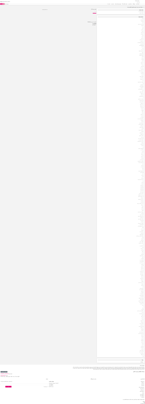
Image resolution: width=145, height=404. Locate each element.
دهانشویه (142, 110)
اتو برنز (143, 151)
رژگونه (143, 52)
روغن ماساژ (142, 114)
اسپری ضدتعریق (142, 100)
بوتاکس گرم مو (142, 261)
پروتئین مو (142, 264)
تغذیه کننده (142, 268)
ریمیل (143, 28)
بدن (143, 97)
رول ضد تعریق (142, 104)
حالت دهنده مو (142, 271)
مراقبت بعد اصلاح (141, 135)
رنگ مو (143, 312)
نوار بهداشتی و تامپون (141, 148)
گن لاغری (142, 145)
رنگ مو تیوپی (142, 320)
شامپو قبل (142, 340)
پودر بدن (143, 155)
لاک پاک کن (142, 73)
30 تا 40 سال (142, 189)
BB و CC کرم (142, 172)
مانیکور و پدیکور (142, 76)
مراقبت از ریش (142, 350)
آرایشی (143, 18)
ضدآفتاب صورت (142, 241)
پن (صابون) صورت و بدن (141, 118)
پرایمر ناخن (142, 69)
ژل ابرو (143, 31)
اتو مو (143, 247)
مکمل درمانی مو (142, 351)
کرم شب (142, 183)
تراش (143, 90)
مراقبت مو (142, 330)
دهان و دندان (142, 107)
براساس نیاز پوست (141, 193)
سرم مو (143, 337)
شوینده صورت (142, 220)
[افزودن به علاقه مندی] (91, 20)
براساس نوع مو (142, 288)
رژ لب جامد (142, 62)
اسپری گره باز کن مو (141, 333)
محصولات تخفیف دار (141, 11)
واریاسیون (142, 329)
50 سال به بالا (142, 192)
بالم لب (143, 176)
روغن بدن (142, 158)
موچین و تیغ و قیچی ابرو (141, 42)
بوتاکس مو (142, 258)
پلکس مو (142, 265)
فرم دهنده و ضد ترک (141, 162)
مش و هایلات (142, 327)
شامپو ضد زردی (142, 323)
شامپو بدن (142, 121)
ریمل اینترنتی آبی (141, 231)
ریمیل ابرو (142, 29)
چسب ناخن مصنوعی (141, 70)
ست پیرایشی (142, 134)
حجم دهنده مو (142, 272)
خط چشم (142, 25)
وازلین (143, 168)
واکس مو (142, 309)
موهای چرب (142, 292)
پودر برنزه (142, 49)
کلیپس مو (142, 254)
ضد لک (143, 206)
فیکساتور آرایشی (141, 53)
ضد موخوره (142, 279)
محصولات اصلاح (142, 127)
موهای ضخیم (142, 296)
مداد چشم (142, 38)
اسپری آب (142, 175)
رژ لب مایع (142, 63)
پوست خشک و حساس (141, 196)
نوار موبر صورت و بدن (141, 138)
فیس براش (142, 94)
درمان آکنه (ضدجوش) (141, 199)
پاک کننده (142, 21)
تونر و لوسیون (142, 217)
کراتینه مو (142, 285)
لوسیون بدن (142, 166)
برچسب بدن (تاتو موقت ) (140, 141)
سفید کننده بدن (142, 159)
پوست (143, 169)
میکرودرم (142, 230)
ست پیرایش (142, 93)
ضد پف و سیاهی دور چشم (140, 203)
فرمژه (143, 35)
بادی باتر (143, 152)
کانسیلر (143, 56)
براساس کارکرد (142, 255)
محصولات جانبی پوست (141, 223)
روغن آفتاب (142, 240)
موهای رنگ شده (142, 295)
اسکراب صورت (142, 214)
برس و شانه (142, 248)
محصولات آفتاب (142, 234)
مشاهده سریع (93, 20)
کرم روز (143, 182)
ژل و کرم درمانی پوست (141, 179)
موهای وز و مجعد (141, 302)
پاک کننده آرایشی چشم (141, 216)
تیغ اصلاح (142, 131)
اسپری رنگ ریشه (141, 313)
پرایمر (143, 22)
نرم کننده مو (142, 353)
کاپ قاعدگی (142, 144)
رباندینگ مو (142, 275)
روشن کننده (142, 200)
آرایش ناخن (142, 66)
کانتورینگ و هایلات (141, 55)
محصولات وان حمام (141, 124)
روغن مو (143, 336)
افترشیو (143, 128)
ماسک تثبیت (142, 233)
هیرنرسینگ (142, 354)
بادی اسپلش (142, 103)
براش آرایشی (142, 87)
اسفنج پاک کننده (142, 86)
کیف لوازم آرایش (141, 96)
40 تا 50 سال (142, 190)
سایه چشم (142, 32)
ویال (143, 286)
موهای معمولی (142, 299)
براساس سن (142, 186)
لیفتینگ (143, 210)
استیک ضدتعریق (142, 101)
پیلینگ (143, 227)
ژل (143, 306)
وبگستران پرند (124, 399)
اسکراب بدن (142, 117)
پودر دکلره (142, 316)
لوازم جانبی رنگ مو (141, 326)
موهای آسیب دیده (141, 289)
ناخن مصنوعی (142, 79)
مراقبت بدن (142, 149)
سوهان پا (142, 142)
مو (143, 244)
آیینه (143, 83)
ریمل (143, 80)
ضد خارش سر (142, 278)
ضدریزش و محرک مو (141, 282)
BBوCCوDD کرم (141, 45)
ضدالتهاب (142, 207)
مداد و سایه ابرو (142, 39)
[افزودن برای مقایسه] (95, 20)
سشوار (143, 251)
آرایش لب (142, 59)
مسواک (143, 111)
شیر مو (143, 343)
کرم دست (142, 165)
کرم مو (143, 344)
